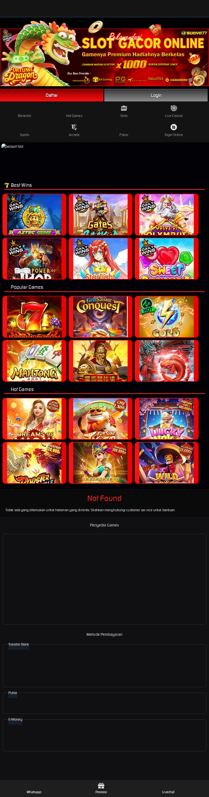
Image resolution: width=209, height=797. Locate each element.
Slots (124, 115)
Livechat (168, 792)
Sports (24, 134)
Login (156, 95)
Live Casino (174, 115)
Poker (123, 134)
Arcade (74, 134)
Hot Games (74, 115)
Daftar (52, 95)
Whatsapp (34, 792)
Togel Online (173, 134)
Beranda (24, 115)
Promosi (101, 792)
